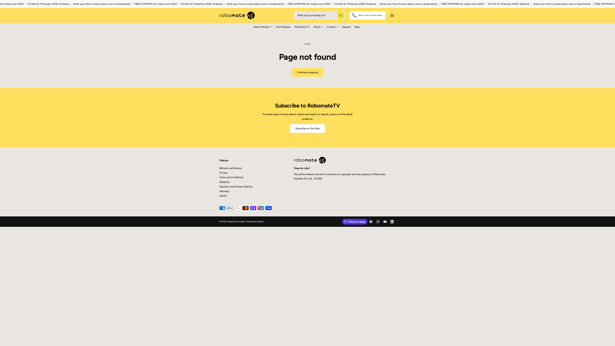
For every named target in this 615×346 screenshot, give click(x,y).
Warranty (224, 191)
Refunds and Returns (230, 168)
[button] (263, 27)
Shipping (224, 182)
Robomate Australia (236, 221)
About (317, 26)
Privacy (223, 172)
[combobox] (319, 15)
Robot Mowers (262, 26)
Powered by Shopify (255, 221)
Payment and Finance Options (235, 186)
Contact (331, 26)
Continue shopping (307, 72)
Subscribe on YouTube (307, 128)
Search (223, 195)
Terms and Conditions (231, 177)
